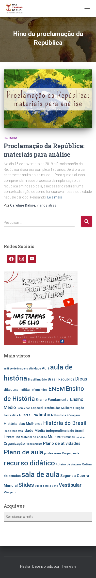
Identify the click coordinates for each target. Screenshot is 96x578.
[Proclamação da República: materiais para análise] (48, 98)
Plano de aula (23, 452)
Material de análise (34, 437)
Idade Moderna (13, 431)
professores (53, 453)
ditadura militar (17, 389)
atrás (46, 205)
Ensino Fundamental (52, 400)
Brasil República (61, 379)
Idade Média (34, 430)
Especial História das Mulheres (52, 408)
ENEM (56, 388)
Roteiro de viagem (68, 464)
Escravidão (24, 408)
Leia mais (54, 197)
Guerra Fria (28, 415)
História (10, 138)
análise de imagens (16, 368)
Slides (26, 485)
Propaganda (70, 453)
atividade (35, 368)
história (47, 415)
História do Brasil (64, 423)
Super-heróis (43, 485)
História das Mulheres (23, 423)
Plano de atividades (61, 443)
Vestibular (70, 485)
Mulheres (56, 436)
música (80, 437)
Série (55, 485)
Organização (14, 444)
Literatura (12, 437)
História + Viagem (67, 415)
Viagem (10, 492)
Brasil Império (37, 379)
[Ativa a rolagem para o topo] (86, 568)
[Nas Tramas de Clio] (16, 8)
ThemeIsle (68, 566)
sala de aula (40, 474)
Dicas (81, 379)
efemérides (40, 390)
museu (70, 437)
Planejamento (34, 444)
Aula (45, 368)
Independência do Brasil (65, 431)
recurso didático (29, 463)
